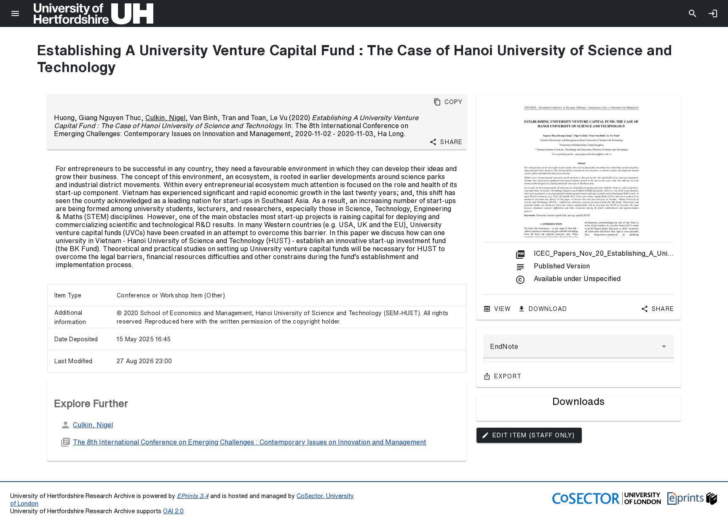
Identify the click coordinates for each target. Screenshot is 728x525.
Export (508, 376)
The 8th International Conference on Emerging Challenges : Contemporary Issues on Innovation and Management (249, 442)
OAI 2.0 (173, 511)
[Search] (692, 13)
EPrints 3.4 (193, 496)
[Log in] (713, 13)
